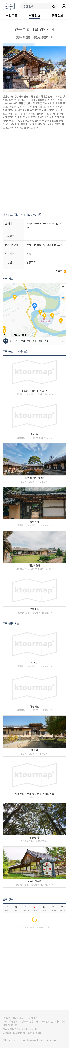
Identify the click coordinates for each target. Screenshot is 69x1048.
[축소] (63, 313)
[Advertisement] (34, 171)
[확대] (63, 286)
